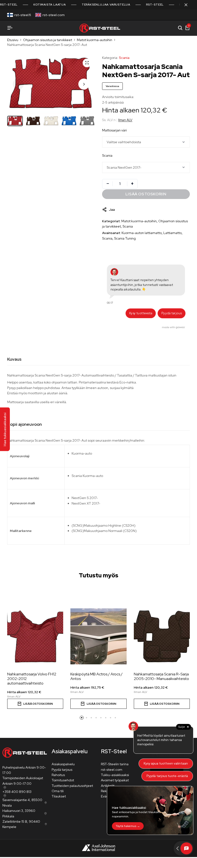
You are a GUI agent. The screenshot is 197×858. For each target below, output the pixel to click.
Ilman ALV (125, 120)
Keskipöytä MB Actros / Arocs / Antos (96, 676)
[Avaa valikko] (9, 28)
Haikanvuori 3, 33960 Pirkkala (18, 813)
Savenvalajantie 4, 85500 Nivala (22, 802)
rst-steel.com (54, 15)
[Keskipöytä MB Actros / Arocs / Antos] (98, 636)
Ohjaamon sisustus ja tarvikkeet (47, 40)
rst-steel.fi (22, 15)
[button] (83, 84)
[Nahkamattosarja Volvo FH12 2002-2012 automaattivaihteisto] (35, 636)
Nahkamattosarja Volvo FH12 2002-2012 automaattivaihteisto (31, 679)
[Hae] (180, 28)
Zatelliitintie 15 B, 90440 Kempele (21, 824)
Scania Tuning (125, 238)
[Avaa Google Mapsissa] (4, 787)
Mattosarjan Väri (114, 130)
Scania (124, 58)
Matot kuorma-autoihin (94, 40)
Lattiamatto (172, 233)
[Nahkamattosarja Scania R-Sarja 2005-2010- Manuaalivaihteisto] (162, 636)
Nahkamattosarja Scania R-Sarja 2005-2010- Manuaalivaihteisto (161, 676)
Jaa (112, 209)
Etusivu (12, 40)
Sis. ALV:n (109, 120)
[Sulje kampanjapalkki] (188, 5)
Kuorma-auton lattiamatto (142, 233)
